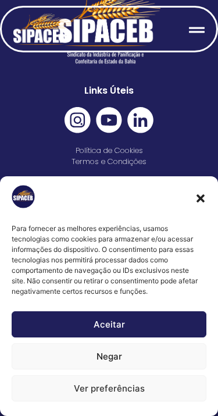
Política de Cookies (109, 150)
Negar (109, 356)
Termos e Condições (109, 161)
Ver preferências (109, 388)
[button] (200, 198)
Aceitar (109, 324)
